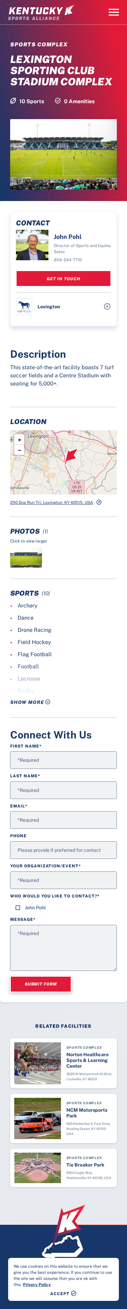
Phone (18, 836)
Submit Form (41, 984)
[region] (63, 1279)
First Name (26, 746)
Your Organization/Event (45, 866)
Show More (27, 702)
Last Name (25, 776)
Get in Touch (63, 278)
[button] (71, 456)
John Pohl (35, 907)
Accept (59, 1293)
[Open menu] (114, 12)
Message (23, 919)
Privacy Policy (37, 1284)
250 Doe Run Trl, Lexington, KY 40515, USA (51, 502)
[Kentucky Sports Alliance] (42, 12)
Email (18, 806)
